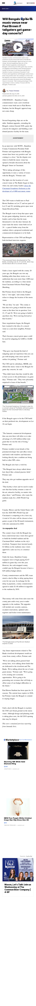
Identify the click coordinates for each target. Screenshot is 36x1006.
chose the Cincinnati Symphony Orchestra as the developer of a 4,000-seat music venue (16, 188)
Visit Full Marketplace (25, 739)
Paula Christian (14, 91)
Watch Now (30, 3)
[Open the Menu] (3, 2)
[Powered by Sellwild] (29, 856)
